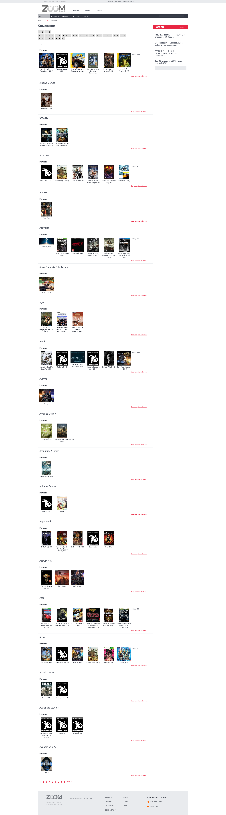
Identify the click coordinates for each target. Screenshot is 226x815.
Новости (109, 806)
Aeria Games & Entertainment (55, 267)
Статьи (108, 802)
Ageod (42, 302)
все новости (182, 27)
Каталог (109, 797)
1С (40, 43)
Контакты (58, 804)
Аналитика (119, 1)
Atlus (42, 637)
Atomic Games (47, 672)
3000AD (43, 118)
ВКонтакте (155, 806)
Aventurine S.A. (47, 747)
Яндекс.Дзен (156, 802)
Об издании (50, 802)
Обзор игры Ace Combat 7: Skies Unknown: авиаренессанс (169, 44)
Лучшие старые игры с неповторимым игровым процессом (166, 53)
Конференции (129, 1)
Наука (87, 10)
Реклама (59, 802)
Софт (99, 10)
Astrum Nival (46, 560)
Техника (75, 10)
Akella (42, 341)
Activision (44, 227)
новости (55, 16)
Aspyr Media (45, 521)
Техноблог (110, 810)
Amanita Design (47, 413)
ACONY (43, 192)
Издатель (134, 76)
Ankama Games (47, 486)
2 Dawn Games (47, 82)
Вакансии (49, 804)
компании (43, 16)
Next (170, 68)
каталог (85, 16)
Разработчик (142, 76)
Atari (41, 598)
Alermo (43, 378)
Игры (46, 20)
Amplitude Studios (49, 451)
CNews (110, 1)
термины (75, 16)
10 (68, 782)
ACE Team (44, 155)
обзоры (65, 16)
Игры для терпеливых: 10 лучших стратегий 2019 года (170, 36)
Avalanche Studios (49, 707)
